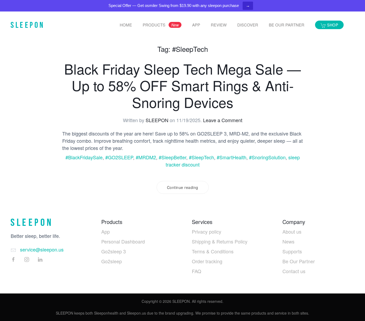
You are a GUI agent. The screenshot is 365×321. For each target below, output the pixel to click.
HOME (126, 25)
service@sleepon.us (42, 249)
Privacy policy (206, 231)
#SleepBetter (172, 157)
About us (291, 231)
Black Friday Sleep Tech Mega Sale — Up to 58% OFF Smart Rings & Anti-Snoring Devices (182, 85)
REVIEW (219, 25)
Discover (247, 25)
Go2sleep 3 (113, 251)
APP (196, 25)
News (288, 241)
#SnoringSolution (267, 157)
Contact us (293, 271)
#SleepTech (201, 157)
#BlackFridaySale (84, 157)
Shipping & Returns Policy (219, 241)
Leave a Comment (222, 120)
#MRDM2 (146, 157)
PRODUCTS (161, 25)
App (105, 231)
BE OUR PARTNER (286, 25)
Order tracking (207, 261)
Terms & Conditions (213, 251)
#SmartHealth (231, 157)
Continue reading (182, 187)
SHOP (332, 25)
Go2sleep (111, 261)
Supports (292, 251)
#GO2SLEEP (119, 157)
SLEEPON (157, 120)
